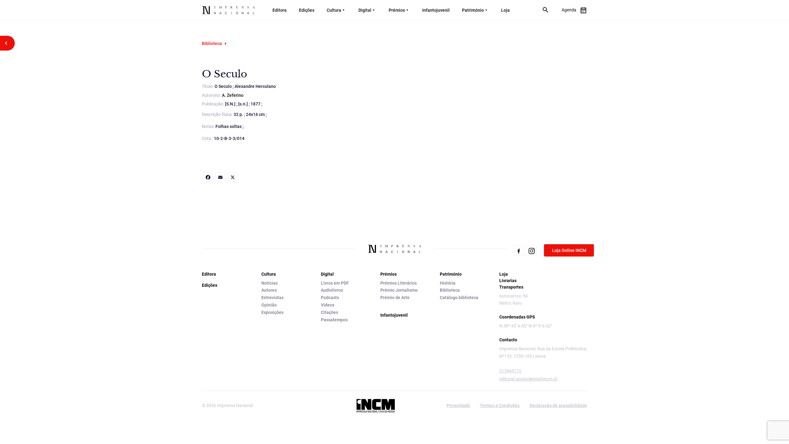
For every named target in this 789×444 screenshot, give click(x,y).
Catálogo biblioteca (459, 297)
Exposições (272, 312)
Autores (269, 290)
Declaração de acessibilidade (558, 405)
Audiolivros (332, 290)
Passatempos (334, 319)
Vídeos (327, 304)
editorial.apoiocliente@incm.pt (528, 378)
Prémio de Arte (395, 297)
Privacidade (458, 405)
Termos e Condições (500, 405)
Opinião (269, 304)
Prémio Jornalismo (399, 290)
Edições (306, 10)
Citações (329, 312)
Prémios (397, 10)
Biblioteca (212, 43)
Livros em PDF (335, 283)
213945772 (510, 370)
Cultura (334, 10)
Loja (505, 10)
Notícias (269, 283)
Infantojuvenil (436, 10)
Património (473, 10)
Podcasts (330, 297)
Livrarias (508, 280)
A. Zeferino (232, 95)
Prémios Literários (398, 283)
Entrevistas (272, 297)
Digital (364, 10)
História (448, 283)
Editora (279, 10)
